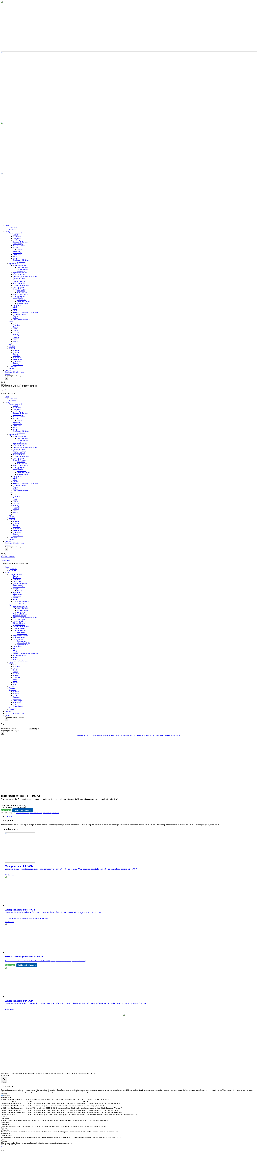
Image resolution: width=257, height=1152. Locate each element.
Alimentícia (16, 691)
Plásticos (15, 598)
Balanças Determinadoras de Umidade (25, 617)
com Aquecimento (22, 608)
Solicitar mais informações (23, 810)
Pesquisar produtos (11, 376)
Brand (15, 670)
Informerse (12, 570)
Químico (15, 704)
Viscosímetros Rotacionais (21, 661)
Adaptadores (17, 578)
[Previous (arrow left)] (1, 1150)
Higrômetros (21, 603)
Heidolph (16, 673)
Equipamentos (13, 605)
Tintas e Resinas (18, 706)
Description (8, 816)
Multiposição (21, 612)
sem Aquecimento (22, 610)
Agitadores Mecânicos (20, 614)
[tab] (130, 816)
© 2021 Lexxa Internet (128, 1070)
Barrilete (15, 576)
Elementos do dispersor (20, 583)
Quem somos (13, 569)
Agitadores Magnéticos (20, 607)
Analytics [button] (4, 1128)
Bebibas (15, 695)
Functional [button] (4, 1117)
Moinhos (15, 652)
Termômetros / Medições (21, 601)
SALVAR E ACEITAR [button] (8, 1145)
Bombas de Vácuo (19, 619)
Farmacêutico (17, 699)
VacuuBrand (172, 735)
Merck (15, 681)
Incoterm (15, 675)
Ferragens (16, 589)
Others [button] (3, 1139)
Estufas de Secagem (19, 630)
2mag (14, 664)
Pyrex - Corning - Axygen (94, 735)
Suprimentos (13, 708)
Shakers (15, 659)
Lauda (178, 735)
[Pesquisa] (6, 378)
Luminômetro (17, 646)
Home (7, 567)
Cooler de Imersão (18, 628)
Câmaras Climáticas (19, 623)
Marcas (11, 663)
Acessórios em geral (15, 574)
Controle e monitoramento (21, 626)
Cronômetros (17, 579)
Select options (9, 875)
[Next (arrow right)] (3, 1150)
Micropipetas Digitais (23, 643)
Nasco (136, 735)
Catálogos (8, 711)
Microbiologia (17, 594)
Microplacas (17, 596)
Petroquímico (17, 702)
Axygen (15, 668)
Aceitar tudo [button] (5, 1075)
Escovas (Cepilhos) (19, 587)
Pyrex (15, 684)
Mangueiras (16, 592)
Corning (15, 672)
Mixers (15, 650)
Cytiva (117, 735)
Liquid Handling (18, 639)
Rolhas (15, 599)
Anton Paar (16, 666)
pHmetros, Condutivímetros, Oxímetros (25, 654)
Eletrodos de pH (18, 585)
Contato (7, 715)
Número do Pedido (7, 805)
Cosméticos (16, 697)
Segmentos (12, 690)
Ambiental (16, 693)
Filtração (19, 590)
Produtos (7, 572)
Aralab (165, 735)
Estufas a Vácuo (22, 634)
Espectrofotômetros (19, 625)
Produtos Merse (6, 560)
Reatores (15, 657)
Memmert (16, 679)
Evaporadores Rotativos (20, 635)
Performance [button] (5, 1122)
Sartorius (152, 735)
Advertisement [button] (5, 1133)
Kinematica (16, 677)
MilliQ (15, 648)
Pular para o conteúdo (8, 557)
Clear (31, 805)
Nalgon (15, 682)
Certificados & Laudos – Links (14, 713)
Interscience (159, 735)
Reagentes (12, 688)
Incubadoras (21, 632)
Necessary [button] (4, 1093)
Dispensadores (21, 641)
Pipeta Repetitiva (22, 645)
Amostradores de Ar (19, 616)
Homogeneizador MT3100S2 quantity (13, 807)
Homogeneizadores (19, 637)
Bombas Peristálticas (19, 621)
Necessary (6, 1095)
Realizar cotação (6, 810)
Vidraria (11, 710)
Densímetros (17, 581)
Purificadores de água (20, 655)
